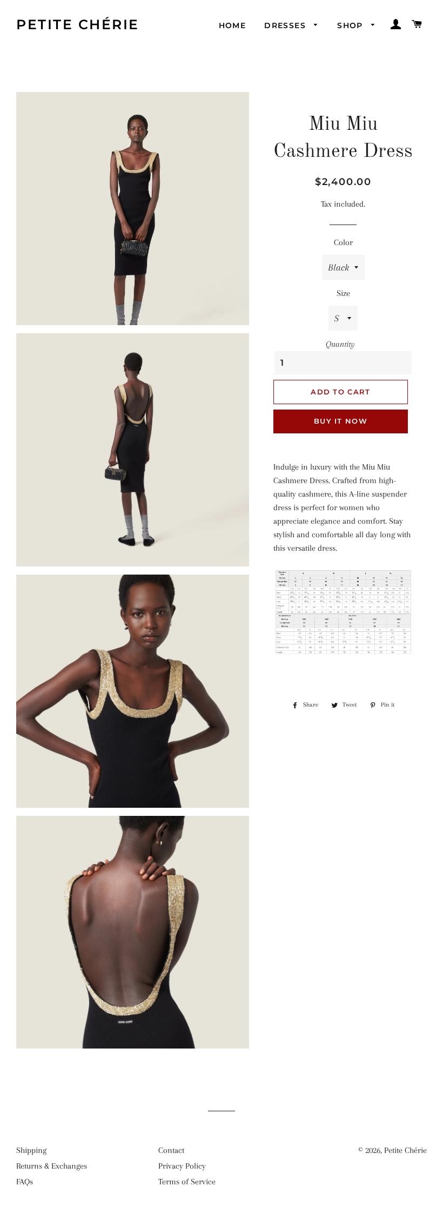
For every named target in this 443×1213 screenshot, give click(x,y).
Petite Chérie (77, 24)
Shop (351, 25)
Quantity (340, 344)
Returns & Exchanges (51, 1166)
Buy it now (340, 421)
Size (343, 293)
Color (343, 242)
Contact (171, 1150)
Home (232, 25)
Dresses (286, 25)
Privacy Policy (182, 1166)
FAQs (24, 1181)
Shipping (31, 1150)
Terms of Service (187, 1181)
